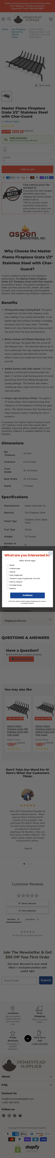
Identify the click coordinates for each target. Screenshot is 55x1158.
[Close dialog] (50, 553)
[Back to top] (28, 1038)
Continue (27, 595)
